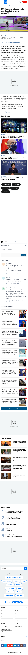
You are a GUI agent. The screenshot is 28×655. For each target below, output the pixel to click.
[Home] (1, 5)
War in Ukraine (7, 581)
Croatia (3, 134)
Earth (2, 617)
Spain (19, 588)
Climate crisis (9, 595)
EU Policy (17, 613)
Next (16, 617)
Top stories (6, 438)
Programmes (4, 626)
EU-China (5, 191)
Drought (10, 584)
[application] (14, 24)
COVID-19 (16, 184)
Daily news (19, 595)
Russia (16, 581)
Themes (3, 607)
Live (25, 1)
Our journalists (18, 626)
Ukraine (18, 584)
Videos (16, 623)
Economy (14, 188)
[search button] (25, 568)
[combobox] (14, 568)
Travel (16, 620)
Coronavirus (6, 184)
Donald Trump (10, 588)
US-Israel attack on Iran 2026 (14, 577)
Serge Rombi (5, 35)
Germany (10, 591)
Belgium (3, 155)
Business (5, 5)
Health (18, 591)
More (2, 640)
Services (3, 636)
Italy (24, 581)
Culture (3, 623)
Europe (3, 610)
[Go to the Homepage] (5, 2)
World (16, 610)
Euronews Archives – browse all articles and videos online (6, 631)
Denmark (3, 176)
